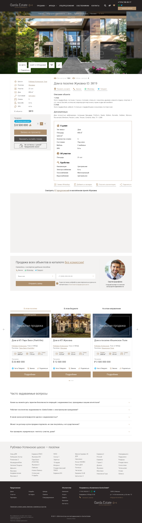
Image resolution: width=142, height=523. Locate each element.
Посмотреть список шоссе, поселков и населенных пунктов (28, 506)
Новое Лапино (37, 470)
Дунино (99, 465)
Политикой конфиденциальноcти (79, 284)
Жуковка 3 (35, 465)
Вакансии (65, 500)
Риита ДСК (79, 465)
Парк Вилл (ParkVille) (26, 348)
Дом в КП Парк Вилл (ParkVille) (27, 340)
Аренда (45, 491)
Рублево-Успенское (19, 346)
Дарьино (13, 468)
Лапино (121, 474)
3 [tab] (72, 380)
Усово (121, 471)
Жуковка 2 (14, 476)
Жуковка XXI (36, 457)
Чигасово (78, 470)
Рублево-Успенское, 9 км (38, 82)
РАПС (55, 454)
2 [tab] (71, 380)
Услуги (64, 494)
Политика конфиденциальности (18, 520)
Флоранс (57, 465)
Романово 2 (14, 459)
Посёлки (45, 494)
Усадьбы (31, 491)
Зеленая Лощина (16, 465)
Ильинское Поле (108, 348)
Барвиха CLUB (80, 473)
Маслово (100, 471)
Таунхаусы (13, 497)
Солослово (123, 465)
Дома (12, 491)
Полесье (78, 467)
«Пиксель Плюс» (71, 518)
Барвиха (100, 459)
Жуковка (32, 85)
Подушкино (123, 457)
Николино (78, 459)
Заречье (56, 459)
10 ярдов (57, 462)
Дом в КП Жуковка (62, 340)
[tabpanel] (29, 345)
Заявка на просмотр (30, 132)
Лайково (35, 467)
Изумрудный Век (16, 462)
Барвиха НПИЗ (37, 454)
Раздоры (122, 459)
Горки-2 (99, 462)
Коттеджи (32, 494)
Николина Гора (102, 474)
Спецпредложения (48, 497)
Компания (65, 491)
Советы (64, 497)
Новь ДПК (13, 454)
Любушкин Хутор (16, 457)
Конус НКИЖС (80, 462)
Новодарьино (123, 454)
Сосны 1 (56, 457)
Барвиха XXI (58, 473)
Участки (12, 494)
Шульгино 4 (79, 476)
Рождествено (123, 462)
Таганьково (123, 468)
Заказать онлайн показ (30, 139)
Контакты (65, 503)
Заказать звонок (127, 8)
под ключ (32, 96)
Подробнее (29, 374)
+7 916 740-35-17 (124, 2)
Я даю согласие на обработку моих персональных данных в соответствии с (77, 283)
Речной (99, 457)
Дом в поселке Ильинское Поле (110, 340)
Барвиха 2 (100, 454)
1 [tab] (69, 380)
